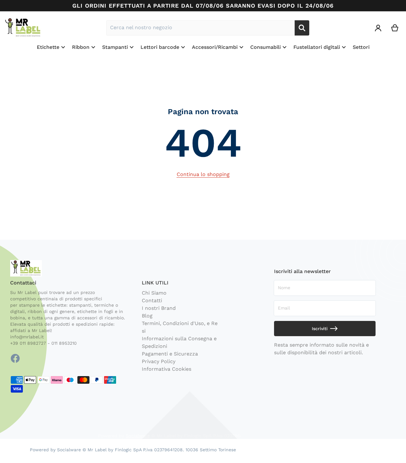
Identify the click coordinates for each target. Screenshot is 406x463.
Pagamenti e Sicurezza (170, 354)
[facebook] (15, 358)
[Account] (378, 28)
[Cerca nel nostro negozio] (302, 28)
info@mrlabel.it (27, 336)
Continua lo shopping (203, 174)
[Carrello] (395, 28)
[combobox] (200, 28)
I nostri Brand (159, 308)
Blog (147, 316)
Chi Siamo (154, 293)
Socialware (138, 435)
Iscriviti (320, 328)
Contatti (152, 300)
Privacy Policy (158, 361)
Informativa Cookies (166, 369)
